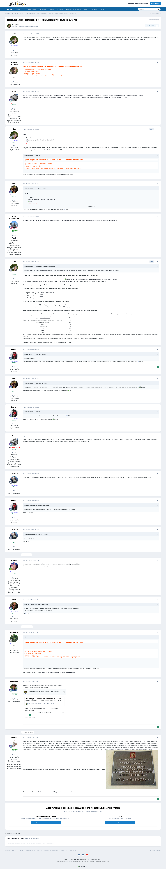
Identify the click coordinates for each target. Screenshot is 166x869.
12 (14, 490)
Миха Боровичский (14, 217)
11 (14, 50)
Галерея (51, 9)
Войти (120, 822)
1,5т (14, 235)
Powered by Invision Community (83, 863)
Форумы (9, 9)
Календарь (60, 9)
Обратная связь (95, 859)
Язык (66, 859)
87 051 (15, 750)
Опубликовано (31, 33)
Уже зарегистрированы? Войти (137, 3)
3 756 (14, 196)
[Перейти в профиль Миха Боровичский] (14, 225)
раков (41, 296)
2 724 (14, 362)
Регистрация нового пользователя (46, 822)
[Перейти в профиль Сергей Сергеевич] (14, 70)
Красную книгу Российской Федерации (59, 307)
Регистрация (155, 3)
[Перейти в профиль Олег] (14, 97)
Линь (42, 330)
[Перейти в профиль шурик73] (14, 479)
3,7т (14, 366)
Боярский (14, 681)
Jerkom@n (14, 632)
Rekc (14, 183)
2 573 (14, 573)
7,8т (14, 698)
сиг (46, 305)
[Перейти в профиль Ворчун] (14, 356)
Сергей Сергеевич (14, 63)
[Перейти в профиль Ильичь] (14, 566)
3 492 (14, 232)
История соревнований (74, 9)
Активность (18, 9)
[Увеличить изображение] (40, 140)
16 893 (15, 104)
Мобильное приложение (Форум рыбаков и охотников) (58, 672)
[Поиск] (159, 9)
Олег (14, 91)
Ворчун (14, 349)
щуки (41, 294)
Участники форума (31, 9)
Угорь (40, 326)
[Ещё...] (157, 34)
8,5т (14, 754)
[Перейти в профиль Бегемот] (14, 744)
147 (14, 47)
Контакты (94, 9)
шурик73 (14, 473)
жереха (51, 292)
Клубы (102, 9)
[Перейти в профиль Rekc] (14, 189)
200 (14, 577)
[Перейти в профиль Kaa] (9, 26)
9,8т (14, 108)
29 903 (15, 694)
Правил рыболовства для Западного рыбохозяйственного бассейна (52, 281)
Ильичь (14, 560)
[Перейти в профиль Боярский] (14, 687)
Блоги (85, 9)
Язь (43, 328)
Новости (43, 9)
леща (46, 292)
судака (42, 292)
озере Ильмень (45, 318)
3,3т (14, 200)
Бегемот (14, 737)
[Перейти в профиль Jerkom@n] (14, 638)
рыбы (38, 334)
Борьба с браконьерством (29, 26)
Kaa (17, 24)
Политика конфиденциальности (79, 859)
